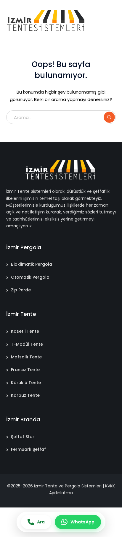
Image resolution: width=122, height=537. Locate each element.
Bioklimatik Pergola (31, 264)
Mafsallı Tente (26, 357)
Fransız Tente (25, 370)
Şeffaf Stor (22, 437)
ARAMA (109, 117)
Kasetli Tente (25, 331)
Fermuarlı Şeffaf (28, 449)
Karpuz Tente (25, 395)
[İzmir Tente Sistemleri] (46, 20)
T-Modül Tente (27, 344)
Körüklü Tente (26, 383)
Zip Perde (21, 290)
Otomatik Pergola (30, 277)
